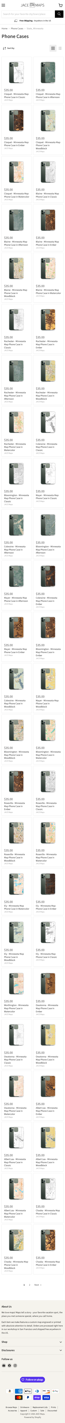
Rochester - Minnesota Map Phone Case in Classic (15, 344)
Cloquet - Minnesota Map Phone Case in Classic (16, 95)
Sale (42, 1410)
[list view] (59, 48)
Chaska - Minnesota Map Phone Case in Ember (48, 1263)
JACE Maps (8, 100)
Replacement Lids (40, 1407)
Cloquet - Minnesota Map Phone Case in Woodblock (48, 145)
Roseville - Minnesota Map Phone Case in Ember (14, 806)
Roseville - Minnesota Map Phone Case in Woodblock (14, 857)
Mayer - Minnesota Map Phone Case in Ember (15, 650)
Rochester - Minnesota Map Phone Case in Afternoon (15, 395)
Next (36, 1285)
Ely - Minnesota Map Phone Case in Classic (46, 955)
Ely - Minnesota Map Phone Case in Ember (46, 907)
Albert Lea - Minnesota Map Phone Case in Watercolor (15, 1213)
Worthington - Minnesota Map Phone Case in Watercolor (16, 1008)
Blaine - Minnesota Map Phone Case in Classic (47, 195)
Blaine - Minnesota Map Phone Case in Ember (47, 243)
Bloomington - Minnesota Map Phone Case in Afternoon (48, 549)
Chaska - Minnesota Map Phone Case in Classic (48, 1212)
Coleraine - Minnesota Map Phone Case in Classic (46, 447)
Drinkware (24, 1407)
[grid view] (53, 48)
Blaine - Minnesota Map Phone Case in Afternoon (16, 243)
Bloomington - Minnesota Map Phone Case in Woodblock (16, 755)
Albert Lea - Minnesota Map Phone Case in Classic (15, 1162)
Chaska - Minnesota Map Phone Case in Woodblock (16, 1265)
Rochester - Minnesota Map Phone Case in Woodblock (47, 395)
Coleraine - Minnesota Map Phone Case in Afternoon (15, 549)
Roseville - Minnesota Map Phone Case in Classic (46, 806)
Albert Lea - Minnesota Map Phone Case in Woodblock (47, 1162)
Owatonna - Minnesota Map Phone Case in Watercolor (15, 1111)
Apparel (23, 1410)
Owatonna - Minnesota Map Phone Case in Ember (47, 1008)
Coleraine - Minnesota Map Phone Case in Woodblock (15, 703)
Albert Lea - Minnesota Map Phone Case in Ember (47, 1111)
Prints (53, 1407)
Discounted (52, 1410)
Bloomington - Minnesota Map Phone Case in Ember (48, 652)
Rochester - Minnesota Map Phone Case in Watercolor (15, 447)
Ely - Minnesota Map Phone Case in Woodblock (14, 957)
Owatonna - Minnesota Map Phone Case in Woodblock (47, 1060)
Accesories (12, 1410)
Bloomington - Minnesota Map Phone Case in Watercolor (48, 755)
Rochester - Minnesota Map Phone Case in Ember (47, 344)
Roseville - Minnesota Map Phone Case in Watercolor (46, 857)
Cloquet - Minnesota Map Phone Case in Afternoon (48, 95)
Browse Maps (11, 1407)
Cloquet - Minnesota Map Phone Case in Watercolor (16, 195)
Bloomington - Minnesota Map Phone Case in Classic (16, 498)
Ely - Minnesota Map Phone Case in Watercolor (16, 907)
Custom (33, 1410)
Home (4, 28)
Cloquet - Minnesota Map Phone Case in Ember (16, 144)
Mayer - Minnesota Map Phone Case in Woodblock (47, 703)
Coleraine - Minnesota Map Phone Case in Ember (46, 601)
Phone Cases (17, 28)
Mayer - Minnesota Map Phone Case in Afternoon (16, 599)
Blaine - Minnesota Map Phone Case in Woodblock (15, 293)
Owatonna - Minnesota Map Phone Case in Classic (15, 1060)
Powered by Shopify (32, 1417)
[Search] (59, 14)
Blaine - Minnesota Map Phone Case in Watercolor (48, 291)
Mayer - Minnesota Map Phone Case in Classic (47, 497)
